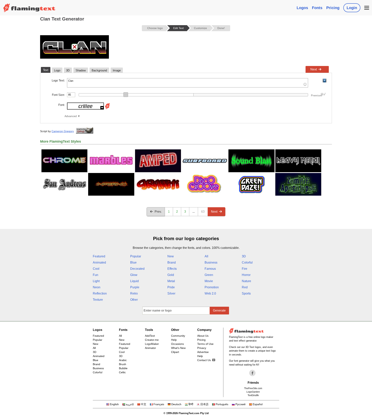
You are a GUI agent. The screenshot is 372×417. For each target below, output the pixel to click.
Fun (95, 275)
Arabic (123, 360)
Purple (134, 287)
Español (258, 404)
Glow (133, 275)
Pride (171, 287)
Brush (122, 364)
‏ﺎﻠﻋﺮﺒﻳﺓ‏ (130, 404)
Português (222, 404)
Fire (244, 268)
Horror (246, 275)
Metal (171, 281)
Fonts (317, 8)
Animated (99, 262)
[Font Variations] (107, 108)
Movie (209, 281)
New (170, 256)
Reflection (100, 293)
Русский (240, 404)
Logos (302, 8)
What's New (178, 347)
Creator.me (152, 339)
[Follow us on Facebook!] (252, 373)
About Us (202, 335)
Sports (246, 293)
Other (134, 299)
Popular (135, 256)
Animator (150, 347)
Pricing (332, 8)
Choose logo (155, 28)
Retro (134, 293)
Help (174, 339)
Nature (246, 281)
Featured (99, 256)
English (114, 404)
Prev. (158, 211)
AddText (150, 335)
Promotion (212, 287)
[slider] (125, 94)
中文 (143, 404)
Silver (171, 293)
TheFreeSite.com (253, 388)
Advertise (203, 352)
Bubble (123, 368)
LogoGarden (253, 391)
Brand (171, 262)
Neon (96, 287)
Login (352, 8)
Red (245, 287)
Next (313, 69)
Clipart (175, 352)
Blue (133, 262)
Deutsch (176, 404)
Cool (96, 268)
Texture (98, 299)
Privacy (201, 347)
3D (244, 256)
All (206, 256)
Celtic (122, 372)
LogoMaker (152, 343)
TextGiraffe (253, 395)
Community (178, 335)
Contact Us (204, 360)
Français (158, 404)
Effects (172, 268)
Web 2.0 (210, 293)
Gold (170, 275)
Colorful (247, 262)
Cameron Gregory (63, 131)
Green (209, 275)
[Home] (29, 8)
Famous (210, 268)
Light (96, 281)
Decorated (137, 268)
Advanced (71, 116)
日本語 (204, 404)
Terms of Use (205, 343)
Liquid (134, 281)
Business (211, 262)
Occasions (177, 343)
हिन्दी (191, 404)
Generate (219, 310)
